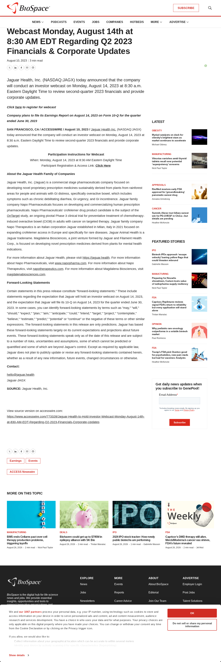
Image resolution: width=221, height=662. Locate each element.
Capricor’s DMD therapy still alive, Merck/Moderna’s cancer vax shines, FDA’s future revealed (187, 540)
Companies (114, 22)
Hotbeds (137, 22)
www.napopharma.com (70, 263)
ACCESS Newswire (22, 471)
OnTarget (13, 216)
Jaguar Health (100, 129)
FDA (154, 297)
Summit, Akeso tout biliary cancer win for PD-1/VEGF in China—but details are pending (170, 215)
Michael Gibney (159, 144)
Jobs (95, 22)
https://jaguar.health (96, 257)
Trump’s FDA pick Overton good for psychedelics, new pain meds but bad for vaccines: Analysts (170, 355)
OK (192, 613)
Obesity (157, 130)
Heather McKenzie (160, 222)
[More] (42, 22)
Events (79, 22)
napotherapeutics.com (48, 269)
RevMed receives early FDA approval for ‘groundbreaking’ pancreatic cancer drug (168, 192)
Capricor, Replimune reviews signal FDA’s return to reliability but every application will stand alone (169, 306)
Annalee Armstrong (161, 199)
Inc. (113, 129)
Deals (63, 532)
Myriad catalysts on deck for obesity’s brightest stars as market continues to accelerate (169, 137)
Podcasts (59, 22)
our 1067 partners (30, 611)
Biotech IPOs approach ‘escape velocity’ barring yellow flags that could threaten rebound (170, 257)
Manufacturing (161, 154)
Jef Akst (199, 547)
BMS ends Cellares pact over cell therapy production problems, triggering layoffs (27, 540)
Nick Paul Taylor (159, 168)
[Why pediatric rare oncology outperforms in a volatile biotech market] (199, 330)
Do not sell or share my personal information (192, 625)
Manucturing (160, 274)
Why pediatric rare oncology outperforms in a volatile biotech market (170, 331)
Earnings (16, 460)
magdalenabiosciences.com (26, 274)
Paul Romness (159, 338)
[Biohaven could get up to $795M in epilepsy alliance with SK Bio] (84, 514)
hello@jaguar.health (20, 374)
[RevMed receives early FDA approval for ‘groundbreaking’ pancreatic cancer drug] (199, 191)
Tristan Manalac (159, 314)
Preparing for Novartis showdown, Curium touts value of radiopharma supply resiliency (170, 281)
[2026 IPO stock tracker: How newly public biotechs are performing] (137, 514)
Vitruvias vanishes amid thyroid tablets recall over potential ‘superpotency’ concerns (169, 161)
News (36, 22)
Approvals (159, 185)
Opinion (156, 324)
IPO (154, 250)
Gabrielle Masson (160, 264)
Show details (17, 655)
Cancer (156, 208)
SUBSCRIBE (186, 8)
